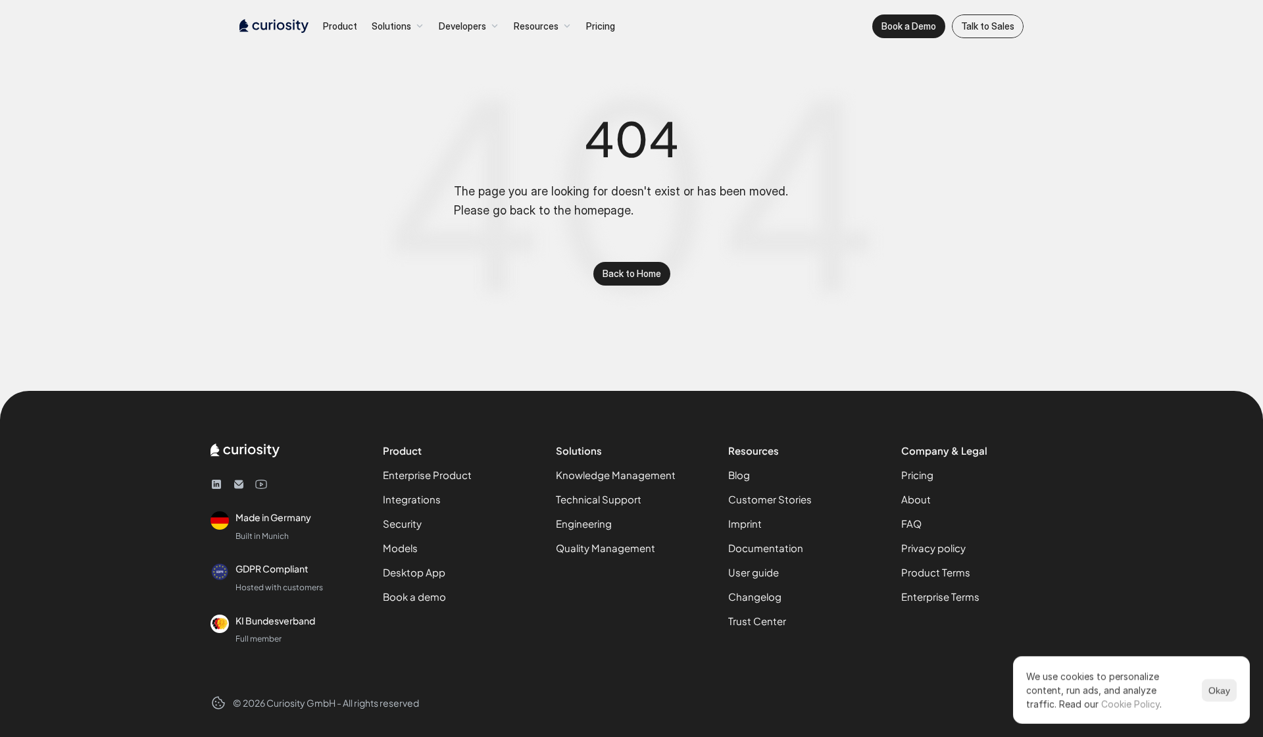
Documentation (765, 548)
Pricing (917, 475)
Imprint (745, 523)
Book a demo (414, 596)
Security (402, 523)
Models (400, 548)
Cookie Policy (1130, 703)
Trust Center (757, 621)
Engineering (584, 523)
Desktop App (414, 572)
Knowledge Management (616, 475)
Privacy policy (933, 548)
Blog (739, 475)
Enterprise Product (427, 475)
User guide (753, 572)
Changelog (754, 596)
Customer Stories (770, 499)
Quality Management (605, 548)
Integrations (412, 499)
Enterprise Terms (940, 596)
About (916, 499)
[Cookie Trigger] (218, 703)
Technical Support (598, 499)
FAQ (911, 523)
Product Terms (935, 572)
